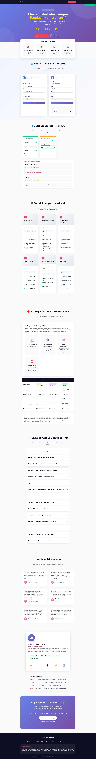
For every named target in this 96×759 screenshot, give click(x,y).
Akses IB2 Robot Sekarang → (48, 718)
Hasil (52, 96)
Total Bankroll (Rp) (26, 81)
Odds (52, 91)
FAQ (65, 1)
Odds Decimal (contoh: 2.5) (27, 86)
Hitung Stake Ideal (34, 102)
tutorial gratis (50, 721)
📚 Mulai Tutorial (56, 36)
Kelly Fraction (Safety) (26, 96)
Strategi (55, 1)
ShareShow (24, 2)
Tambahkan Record (62, 102)
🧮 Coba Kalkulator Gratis (41, 36)
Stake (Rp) (53, 86)
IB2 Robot (52, 741)
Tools (51, 1)
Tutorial (47, 1)
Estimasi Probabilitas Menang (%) (28, 91)
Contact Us (62, 756)
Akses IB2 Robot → (72, 1)
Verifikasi (60, 1)
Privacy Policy (58, 741)
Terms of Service (66, 741)
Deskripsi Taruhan (54, 81)
